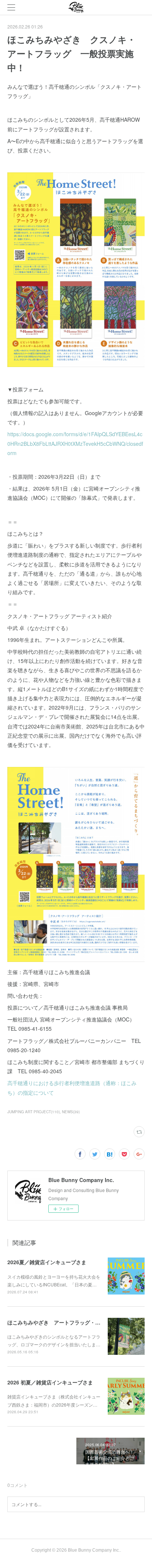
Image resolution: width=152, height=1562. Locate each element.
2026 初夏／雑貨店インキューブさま (50, 1382)
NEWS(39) (71, 1111)
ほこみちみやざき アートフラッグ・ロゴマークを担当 (72, 1322)
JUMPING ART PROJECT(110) (33, 1111)
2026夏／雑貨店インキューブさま (46, 1262)
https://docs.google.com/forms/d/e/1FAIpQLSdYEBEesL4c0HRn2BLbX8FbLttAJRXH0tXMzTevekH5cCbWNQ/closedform (75, 443)
